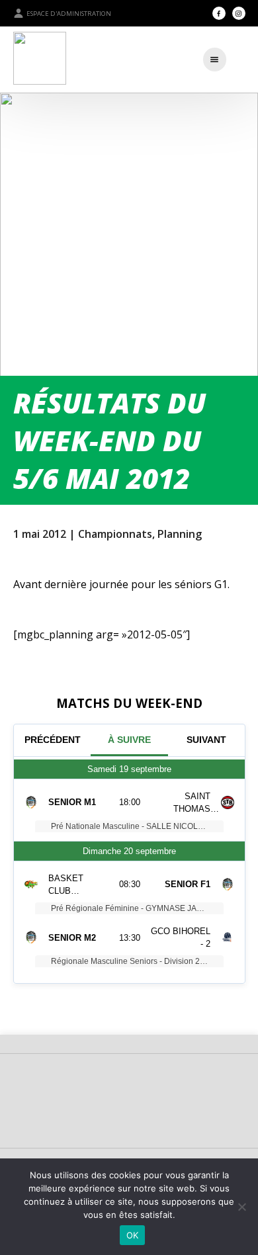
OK (132, 1235)
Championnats (115, 534)
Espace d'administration (68, 13)
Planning (179, 534)
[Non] (241, 1206)
